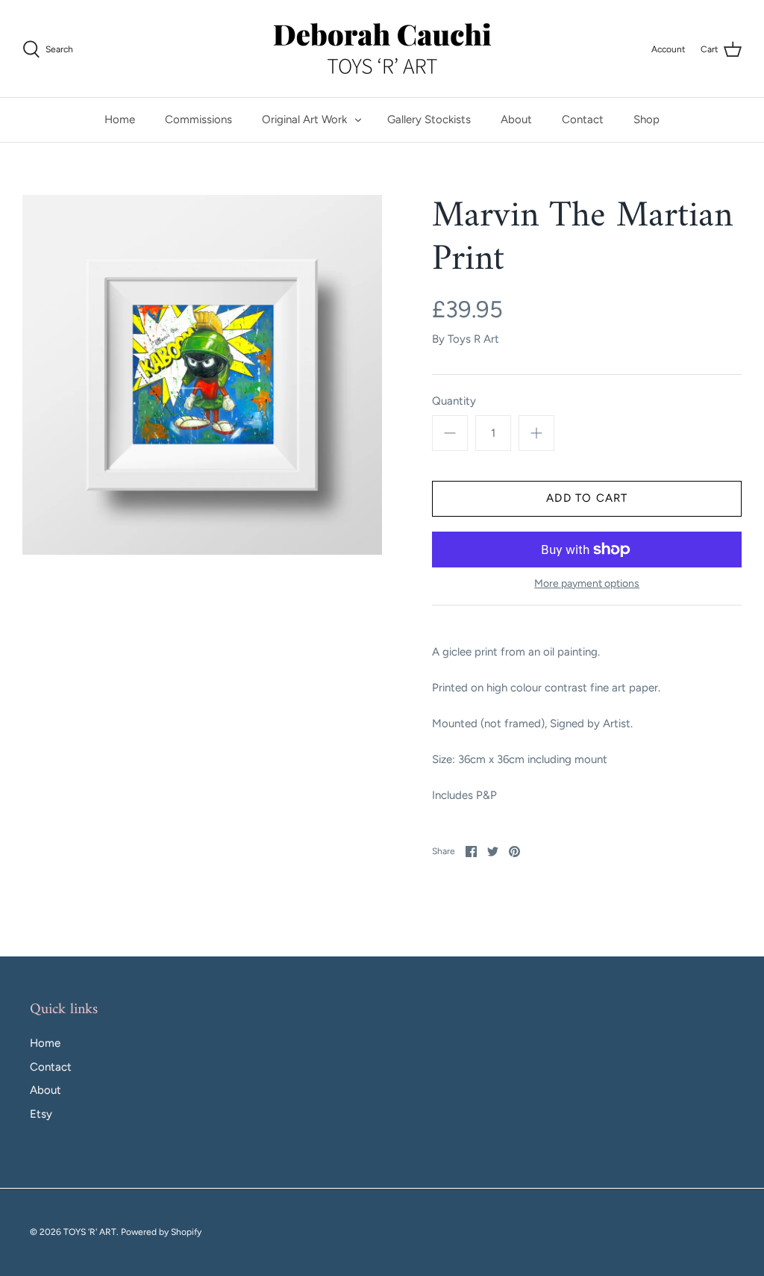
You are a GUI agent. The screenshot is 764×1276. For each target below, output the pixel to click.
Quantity (454, 401)
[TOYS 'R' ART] (382, 48)
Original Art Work (304, 119)
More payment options (586, 584)
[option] (202, 375)
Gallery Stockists (429, 119)
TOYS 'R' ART (89, 1232)
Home (119, 119)
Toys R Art (473, 339)
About (516, 119)
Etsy (41, 1114)
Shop (646, 119)
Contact (583, 119)
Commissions (198, 119)
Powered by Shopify (161, 1232)
